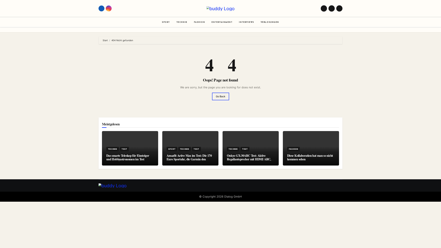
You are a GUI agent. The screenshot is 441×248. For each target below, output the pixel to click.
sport (172, 149)
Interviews (246, 22)
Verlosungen (270, 22)
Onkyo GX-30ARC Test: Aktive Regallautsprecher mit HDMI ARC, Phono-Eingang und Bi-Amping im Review (249, 161)
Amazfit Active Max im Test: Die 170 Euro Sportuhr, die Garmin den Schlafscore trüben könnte (189, 159)
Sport (166, 22)
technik (112, 149)
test (124, 149)
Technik (181, 22)
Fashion (199, 22)
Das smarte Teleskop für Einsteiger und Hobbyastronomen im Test (127, 157)
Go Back (220, 96)
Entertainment (222, 22)
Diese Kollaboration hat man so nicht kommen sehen (310, 157)
